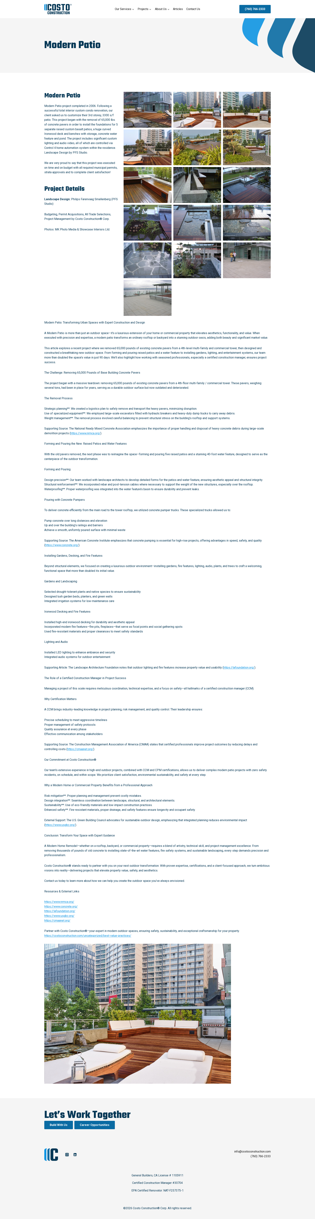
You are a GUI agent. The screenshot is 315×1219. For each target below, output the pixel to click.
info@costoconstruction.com (252, 1151)
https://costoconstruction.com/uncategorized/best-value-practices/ (87, 935)
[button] (147, 110)
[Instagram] (66, 1154)
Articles (178, 9)
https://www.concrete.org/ (62, 545)
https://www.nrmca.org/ (85, 433)
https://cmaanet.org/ (80, 749)
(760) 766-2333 (255, 9)
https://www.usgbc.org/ (60, 825)
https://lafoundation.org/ (238, 667)
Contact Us (193, 9)
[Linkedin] (74, 1154)
